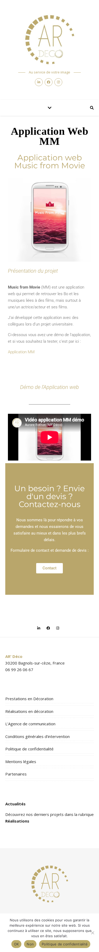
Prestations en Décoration (29, 698)
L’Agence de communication (30, 723)
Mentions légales (20, 761)
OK (16, 944)
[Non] (92, 932)
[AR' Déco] (49, 39)
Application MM (21, 352)
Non (30, 944)
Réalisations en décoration (29, 711)
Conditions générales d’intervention (37, 736)
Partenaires (16, 774)
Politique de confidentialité (29, 748)
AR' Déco (13, 656)
